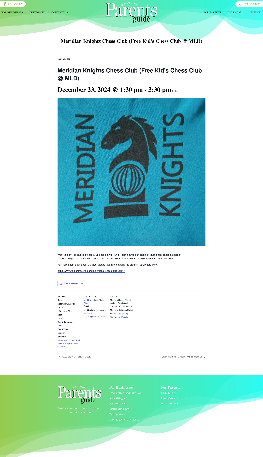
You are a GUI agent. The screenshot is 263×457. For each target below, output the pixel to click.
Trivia (60, 325)
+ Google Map (122, 313)
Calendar (235, 12)
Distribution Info (119, 408)
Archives (255, 12)
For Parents (212, 12)
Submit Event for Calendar (125, 419)
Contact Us (60, 12)
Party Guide (168, 393)
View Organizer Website (94, 316)
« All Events (64, 58)
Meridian (61, 332)
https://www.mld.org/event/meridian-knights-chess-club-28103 (69, 343)
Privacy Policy (73, 412)
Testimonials (39, 12)
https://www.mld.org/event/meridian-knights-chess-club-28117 (91, 270)
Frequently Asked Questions (125, 393)
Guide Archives (169, 403)
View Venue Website (119, 317)
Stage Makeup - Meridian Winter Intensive (182, 356)
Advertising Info (118, 398)
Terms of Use (86, 412)
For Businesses (12, 12)
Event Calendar (170, 398)
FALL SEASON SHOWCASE (76, 356)
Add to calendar (71, 283)
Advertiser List (118, 403)
